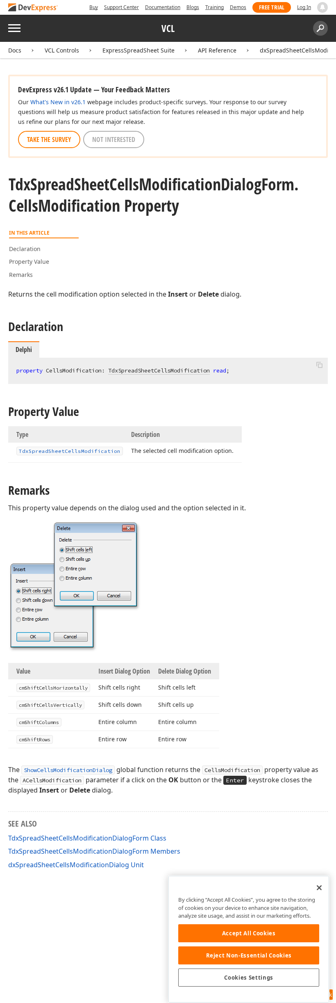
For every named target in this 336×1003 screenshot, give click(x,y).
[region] (248, 939)
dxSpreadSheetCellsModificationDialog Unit (76, 864)
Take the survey (49, 139)
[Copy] (319, 365)
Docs (14, 50)
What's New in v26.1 (58, 102)
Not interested (113, 139)
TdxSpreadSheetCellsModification (159, 370)
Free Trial (271, 7)
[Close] (319, 888)
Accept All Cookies (249, 933)
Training (214, 7)
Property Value (29, 261)
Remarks (21, 275)
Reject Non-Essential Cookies (249, 955)
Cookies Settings (248, 977)
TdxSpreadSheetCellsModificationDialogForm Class (87, 838)
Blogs (192, 7)
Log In (304, 7)
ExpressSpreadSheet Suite (138, 50)
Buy (93, 7)
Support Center (121, 7)
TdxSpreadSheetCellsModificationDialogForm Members (94, 851)
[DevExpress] (33, 8)
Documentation (162, 7)
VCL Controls (62, 50)
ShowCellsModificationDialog (68, 770)
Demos (238, 7)
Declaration (25, 249)
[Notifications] (322, 7)
